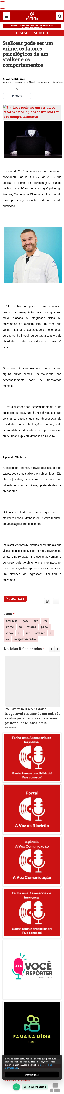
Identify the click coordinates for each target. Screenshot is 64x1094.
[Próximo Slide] (57, 649)
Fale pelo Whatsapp (35, 1086)
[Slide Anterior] (51, 649)
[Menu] (6, 16)
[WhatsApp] (16, 1086)
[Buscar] (59, 16)
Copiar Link (16, 598)
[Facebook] (47, 89)
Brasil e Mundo (32, 33)
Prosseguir (32, 1074)
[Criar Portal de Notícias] (55, 1087)
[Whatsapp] (17, 89)
